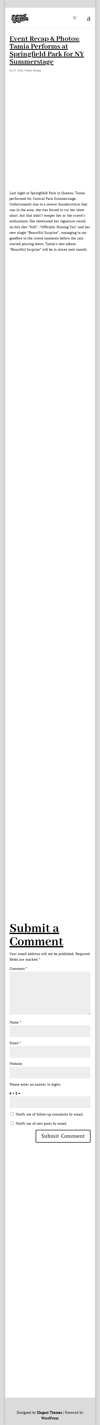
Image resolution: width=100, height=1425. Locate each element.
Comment (18, 969)
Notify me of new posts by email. (41, 1123)
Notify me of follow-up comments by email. (49, 1114)
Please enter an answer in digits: (35, 1084)
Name (15, 1022)
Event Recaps (33, 70)
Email (15, 1043)
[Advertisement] (50, 138)
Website (15, 1064)
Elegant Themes (49, 1412)
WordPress (49, 1418)
